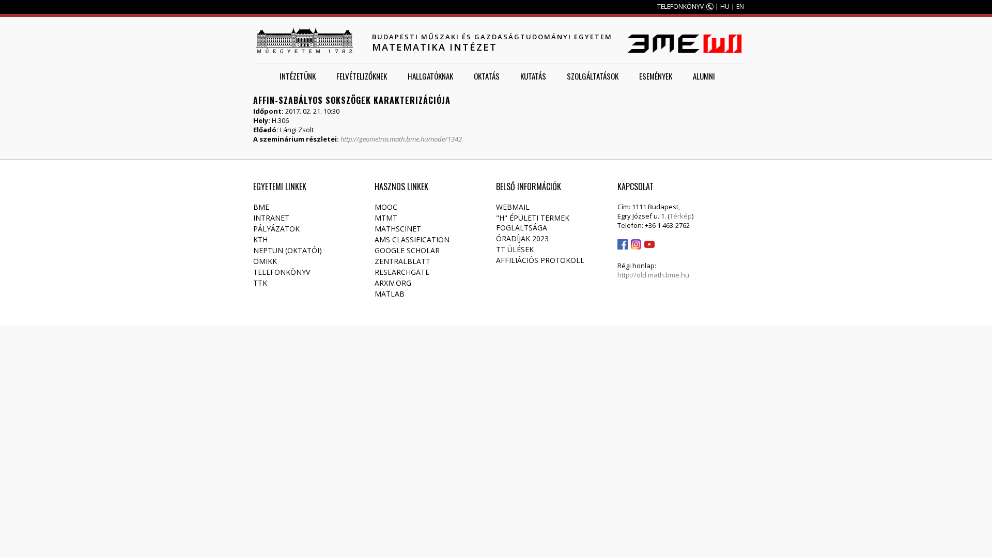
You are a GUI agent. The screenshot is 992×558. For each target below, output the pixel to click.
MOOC (386, 207)
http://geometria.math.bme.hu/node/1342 (401, 139)
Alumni (704, 76)
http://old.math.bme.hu (653, 275)
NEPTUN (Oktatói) (287, 250)
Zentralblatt (402, 261)
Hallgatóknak (430, 76)
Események (655, 76)
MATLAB (390, 294)
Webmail (513, 207)
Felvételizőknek (361, 76)
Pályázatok (276, 229)
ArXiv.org (393, 283)
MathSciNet (398, 229)
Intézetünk (298, 76)
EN (740, 6)
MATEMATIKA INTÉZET (434, 47)
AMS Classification (412, 239)
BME (261, 207)
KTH (260, 239)
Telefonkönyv (281, 272)
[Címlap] (304, 40)
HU (725, 6)
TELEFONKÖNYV (680, 6)
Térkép (681, 216)
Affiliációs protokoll (540, 260)
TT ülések (515, 249)
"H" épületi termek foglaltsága (532, 223)
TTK (260, 283)
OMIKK (265, 261)
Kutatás (533, 76)
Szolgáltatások (592, 76)
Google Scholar (407, 250)
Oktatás (487, 76)
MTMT (386, 218)
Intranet (271, 218)
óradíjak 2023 (522, 238)
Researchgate (402, 272)
